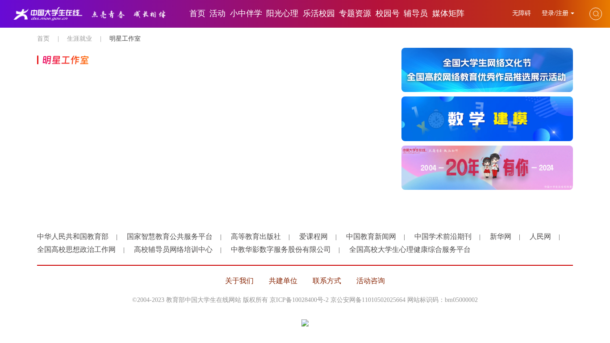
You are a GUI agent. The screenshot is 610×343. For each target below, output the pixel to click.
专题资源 (355, 13)
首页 (197, 13)
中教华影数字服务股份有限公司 (281, 249)
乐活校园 (319, 13)
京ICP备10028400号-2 (299, 300)
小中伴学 (246, 13)
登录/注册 (555, 13)
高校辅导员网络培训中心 (173, 249)
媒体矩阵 (448, 13)
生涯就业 (79, 38)
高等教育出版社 (256, 236)
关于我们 (239, 280)
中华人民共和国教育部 (73, 236)
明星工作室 (125, 38)
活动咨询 (370, 280)
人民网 (540, 236)
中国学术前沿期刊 (443, 236)
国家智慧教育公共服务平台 (170, 236)
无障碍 (522, 13)
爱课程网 (313, 236)
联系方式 (327, 280)
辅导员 (416, 13)
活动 (217, 13)
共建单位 (283, 280)
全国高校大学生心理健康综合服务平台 (410, 249)
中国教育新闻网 (371, 236)
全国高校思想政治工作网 (76, 249)
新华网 (500, 236)
